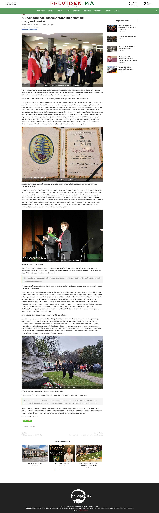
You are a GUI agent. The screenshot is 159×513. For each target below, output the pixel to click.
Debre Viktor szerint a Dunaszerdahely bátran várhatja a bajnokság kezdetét (127, 58)
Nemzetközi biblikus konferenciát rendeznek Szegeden (125, 69)
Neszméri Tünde (26, 27)
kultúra (32, 426)
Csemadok (25, 426)
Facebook (91, 506)
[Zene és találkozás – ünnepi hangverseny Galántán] (89, 453)
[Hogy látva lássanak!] (62, 453)
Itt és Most (41, 11)
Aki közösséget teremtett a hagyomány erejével (126, 47)
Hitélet (59, 11)
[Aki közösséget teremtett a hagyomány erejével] (112, 49)
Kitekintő (76, 11)
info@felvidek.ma (83, 510)
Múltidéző (97, 11)
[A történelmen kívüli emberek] (112, 39)
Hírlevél (84, 506)
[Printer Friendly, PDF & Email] (27, 421)
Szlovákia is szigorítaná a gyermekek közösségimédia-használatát (127, 27)
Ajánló (117, 11)
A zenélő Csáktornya (35, 463)
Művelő (51, 11)
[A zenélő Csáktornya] (35, 453)
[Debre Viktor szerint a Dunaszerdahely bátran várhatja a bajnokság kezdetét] (112, 59)
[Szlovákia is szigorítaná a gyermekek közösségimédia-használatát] (112, 28)
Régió (68, 11)
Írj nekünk (62, 506)
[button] (24, 458)
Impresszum (70, 506)
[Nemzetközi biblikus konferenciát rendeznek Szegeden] (112, 69)
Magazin (108, 11)
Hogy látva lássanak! (62, 463)
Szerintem (87, 11)
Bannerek (78, 506)
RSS (97, 506)
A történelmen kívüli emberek (127, 36)
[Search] (156, 11)
